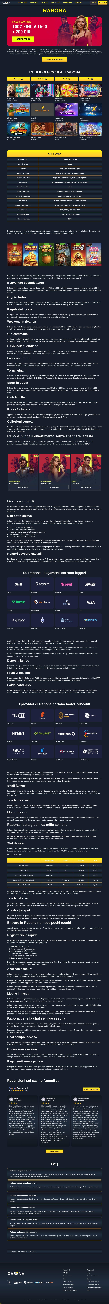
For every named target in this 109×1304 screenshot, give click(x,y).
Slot (89, 79)
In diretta (41, 79)
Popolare (17, 79)
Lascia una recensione (91, 1089)
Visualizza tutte (54, 1151)
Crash (65, 79)
